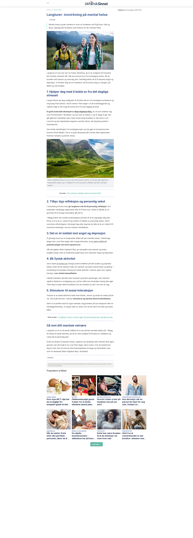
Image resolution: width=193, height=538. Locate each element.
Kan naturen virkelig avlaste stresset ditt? (84, 193)
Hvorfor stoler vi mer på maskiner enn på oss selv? (108, 402)
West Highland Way (83, 112)
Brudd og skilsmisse (79, 431)
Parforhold (51, 431)
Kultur (74, 397)
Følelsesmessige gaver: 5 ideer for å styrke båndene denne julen (83, 402)
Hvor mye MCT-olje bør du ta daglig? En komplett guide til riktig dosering (58, 402)
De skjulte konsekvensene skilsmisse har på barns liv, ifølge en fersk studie (84, 436)
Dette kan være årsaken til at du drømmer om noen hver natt (108, 436)
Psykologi (101, 431)
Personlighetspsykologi (131, 397)
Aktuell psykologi (104, 397)
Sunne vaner (58, 10)
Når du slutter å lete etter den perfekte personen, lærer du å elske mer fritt (57, 436)
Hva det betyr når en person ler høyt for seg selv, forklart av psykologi (133, 402)
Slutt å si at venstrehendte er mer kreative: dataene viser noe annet (133, 436)
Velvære (49, 10)
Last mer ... (96, 444)
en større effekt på (99, 241)
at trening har (62, 264)
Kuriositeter (127, 431)
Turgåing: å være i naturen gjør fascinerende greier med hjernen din (85, 317)
